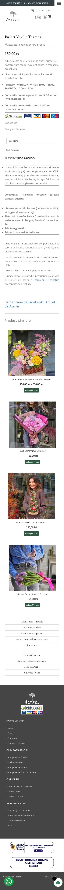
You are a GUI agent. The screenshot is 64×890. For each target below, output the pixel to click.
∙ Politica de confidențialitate (20, 815)
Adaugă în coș (31, 390)
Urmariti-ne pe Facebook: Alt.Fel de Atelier (30, 304)
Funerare (32, 645)
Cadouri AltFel (32, 666)
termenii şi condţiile (47, 280)
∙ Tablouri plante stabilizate (19, 786)
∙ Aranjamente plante (16, 767)
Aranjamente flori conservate (32, 639)
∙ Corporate (11, 738)
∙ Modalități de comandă (18, 810)
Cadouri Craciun (32, 654)
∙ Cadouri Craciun (14, 796)
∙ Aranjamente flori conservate (21, 772)
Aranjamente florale (32, 621)
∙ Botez (9, 733)
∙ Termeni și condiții (15, 820)
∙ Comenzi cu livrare (15, 743)
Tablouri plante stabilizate (32, 660)
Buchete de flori (32, 627)
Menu (59, 2)
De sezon (21, 129)
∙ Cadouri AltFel (13, 791)
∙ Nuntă (10, 728)
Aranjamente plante (32, 633)
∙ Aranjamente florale (16, 757)
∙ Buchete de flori (14, 762)
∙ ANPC (9, 825)
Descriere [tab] (13, 140)
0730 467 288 (43, 10)
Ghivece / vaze (32, 672)
